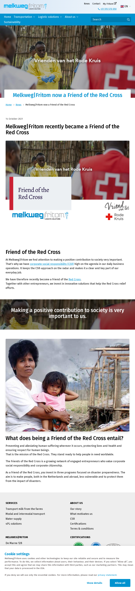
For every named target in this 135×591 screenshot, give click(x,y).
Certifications (78, 523)
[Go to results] (128, 19)
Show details (94, 582)
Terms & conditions (82, 528)
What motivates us (81, 513)
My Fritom (108, 3)
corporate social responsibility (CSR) (52, 264)
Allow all (120, 582)
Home (7, 16)
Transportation (23, 16)
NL (126, 10)
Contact (96, 3)
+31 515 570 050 (109, 9)
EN (126, 6)
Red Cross (74, 279)
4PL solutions (14, 523)
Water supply (14, 518)
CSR (72, 518)
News (87, 3)
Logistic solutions (48, 16)
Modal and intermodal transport (25, 513)
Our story (75, 508)
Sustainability (12, 22)
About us (70, 16)
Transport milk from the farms (24, 508)
